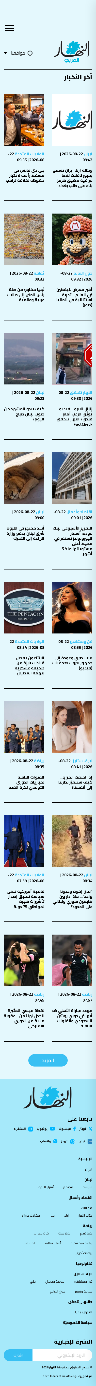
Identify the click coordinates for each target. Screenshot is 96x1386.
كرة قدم (86, 1233)
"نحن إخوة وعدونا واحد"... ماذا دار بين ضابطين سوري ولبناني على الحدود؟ (72, 898)
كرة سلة (64, 1233)
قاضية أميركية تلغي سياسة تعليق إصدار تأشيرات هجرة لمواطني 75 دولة (25, 898)
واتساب (45, 1141)
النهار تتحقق (80, 392)
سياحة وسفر (83, 1291)
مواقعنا (18, 53)
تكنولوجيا (84, 1263)
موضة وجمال (54, 1281)
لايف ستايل (81, 760)
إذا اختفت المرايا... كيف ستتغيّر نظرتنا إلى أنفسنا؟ (75, 782)
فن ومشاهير (80, 641)
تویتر (83, 1129)
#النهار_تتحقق (80, 1301)
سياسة (87, 1187)
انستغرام (20, 1129)
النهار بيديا (83, 1312)
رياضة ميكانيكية (81, 1243)
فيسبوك (65, 1129)
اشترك (18, 1355)
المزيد (48, 1060)
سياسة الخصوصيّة (77, 1322)
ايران (87, 154)
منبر (52, 1215)
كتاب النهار (85, 1215)
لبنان (39, 392)
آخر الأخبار (78, 77)
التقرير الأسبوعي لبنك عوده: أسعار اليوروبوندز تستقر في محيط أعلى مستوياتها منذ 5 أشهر (72, 540)
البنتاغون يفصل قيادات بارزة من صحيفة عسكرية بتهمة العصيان (29, 665)
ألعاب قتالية (53, 1243)
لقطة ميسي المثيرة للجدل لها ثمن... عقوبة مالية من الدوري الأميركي (24, 1018)
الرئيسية (85, 1159)
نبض (82, 1141)
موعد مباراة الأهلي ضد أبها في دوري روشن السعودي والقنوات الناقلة (72, 1018)
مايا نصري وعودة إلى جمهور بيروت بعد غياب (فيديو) (72, 663)
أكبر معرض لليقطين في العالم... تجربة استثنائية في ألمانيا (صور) (74, 297)
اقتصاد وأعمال (79, 511)
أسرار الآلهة (46, 1187)
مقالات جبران (31, 1215)
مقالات (86, 1208)
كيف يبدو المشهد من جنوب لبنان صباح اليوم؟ (24, 414)
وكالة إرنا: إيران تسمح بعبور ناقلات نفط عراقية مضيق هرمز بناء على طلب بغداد (72, 177)
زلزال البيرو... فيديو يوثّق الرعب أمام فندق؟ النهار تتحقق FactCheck (74, 416)
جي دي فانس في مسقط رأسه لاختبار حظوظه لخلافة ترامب (25, 175)
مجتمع (68, 1187)
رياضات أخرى (84, 1253)
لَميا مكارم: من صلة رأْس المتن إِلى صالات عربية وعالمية (25, 294)
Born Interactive (54, 1376)
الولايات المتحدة (29, 154)
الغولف (30, 1243)
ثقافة (38, 273)
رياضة (38, 760)
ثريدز (64, 1141)
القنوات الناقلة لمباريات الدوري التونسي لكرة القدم (26, 782)
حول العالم (82, 273)
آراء (66, 1215)
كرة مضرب (41, 1233)
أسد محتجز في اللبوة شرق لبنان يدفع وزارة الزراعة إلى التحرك (25, 533)
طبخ (33, 1281)
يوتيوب (42, 1129)
